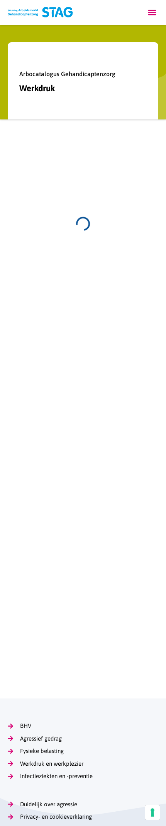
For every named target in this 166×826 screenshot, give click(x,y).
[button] (152, 12)
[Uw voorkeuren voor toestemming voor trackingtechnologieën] (152, 812)
